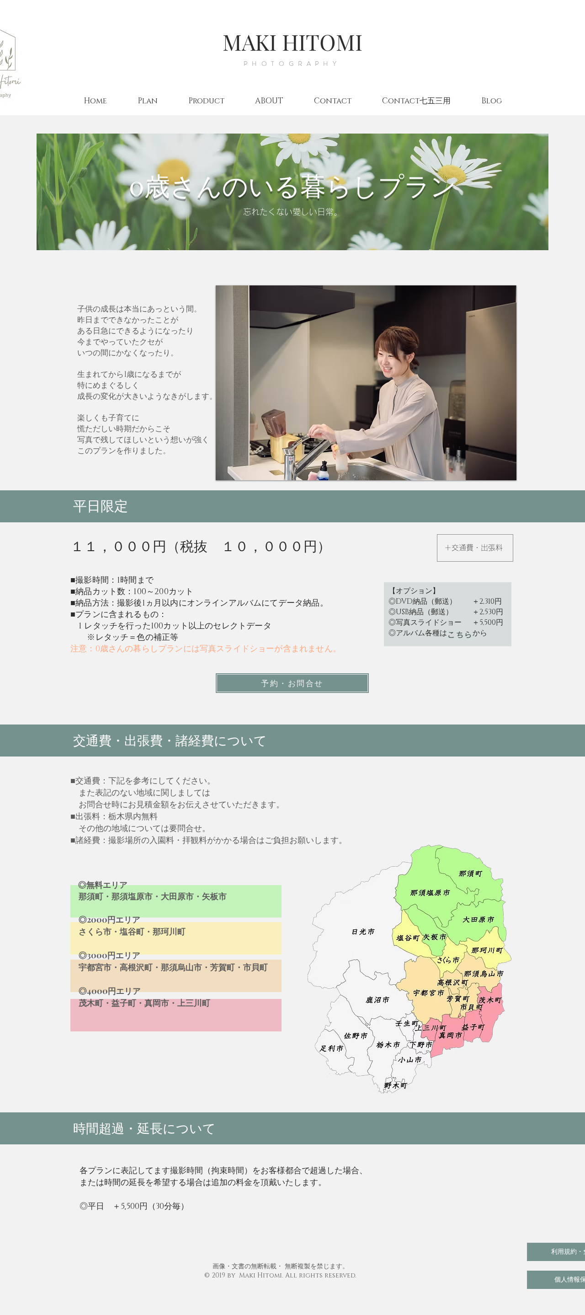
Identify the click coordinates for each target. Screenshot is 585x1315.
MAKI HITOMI (292, 41)
